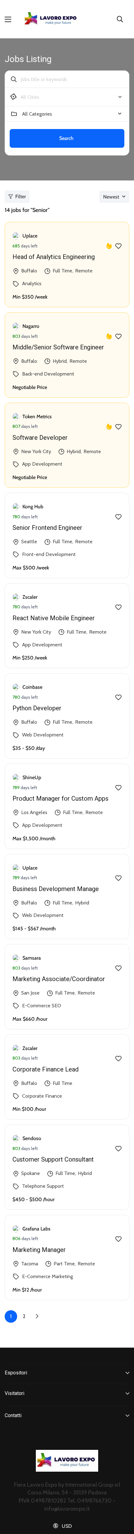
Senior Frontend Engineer (47, 527)
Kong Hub (32, 507)
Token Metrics (37, 416)
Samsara (31, 958)
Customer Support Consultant (53, 1159)
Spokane (30, 1173)
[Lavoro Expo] (51, 19)
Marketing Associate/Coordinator (58, 979)
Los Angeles (34, 812)
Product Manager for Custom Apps (60, 798)
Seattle (29, 541)
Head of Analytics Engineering (53, 257)
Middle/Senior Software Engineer (58, 347)
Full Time (62, 271)
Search (66, 138)
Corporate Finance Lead (45, 1069)
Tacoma (29, 1264)
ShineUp (31, 777)
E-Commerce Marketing (47, 1276)
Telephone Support (43, 1186)
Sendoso (31, 1138)
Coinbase (32, 687)
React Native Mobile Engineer (53, 618)
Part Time (64, 1264)
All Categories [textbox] (37, 114)
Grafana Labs (36, 1229)
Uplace (29, 236)
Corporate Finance (42, 1096)
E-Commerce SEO (41, 1006)
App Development (42, 464)
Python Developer (36, 708)
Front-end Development (49, 554)
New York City (36, 451)
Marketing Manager (39, 1250)
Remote (84, 271)
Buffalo (29, 271)
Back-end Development (48, 374)
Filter (20, 196)
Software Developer (40, 437)
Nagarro (30, 326)
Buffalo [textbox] (30, 97)
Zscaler (29, 597)
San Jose (30, 993)
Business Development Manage (55, 889)
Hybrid (60, 361)
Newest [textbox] (111, 197)
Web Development (43, 735)
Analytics (31, 283)
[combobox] (72, 97)
